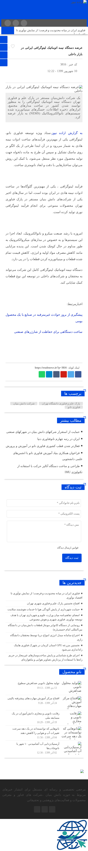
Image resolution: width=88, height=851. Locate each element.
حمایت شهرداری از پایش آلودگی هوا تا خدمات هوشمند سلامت (43, 609)
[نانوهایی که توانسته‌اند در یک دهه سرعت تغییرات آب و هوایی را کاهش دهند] (44, 733)
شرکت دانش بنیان (24, 403)
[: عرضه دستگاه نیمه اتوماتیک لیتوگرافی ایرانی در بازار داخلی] (10, 77)
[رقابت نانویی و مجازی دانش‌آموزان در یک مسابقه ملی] (44, 717)
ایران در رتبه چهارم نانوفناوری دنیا (58, 439)
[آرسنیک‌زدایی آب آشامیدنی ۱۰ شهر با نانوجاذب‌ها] (44, 748)
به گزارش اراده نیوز (67, 133)
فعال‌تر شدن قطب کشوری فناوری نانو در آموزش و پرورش (43, 446)
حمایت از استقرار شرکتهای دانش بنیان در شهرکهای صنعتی (43, 432)
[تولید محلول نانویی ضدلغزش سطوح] (44, 687)
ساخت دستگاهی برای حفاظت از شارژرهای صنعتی (48, 331)
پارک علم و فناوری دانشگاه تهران (61, 403)
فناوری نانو (74, 407)
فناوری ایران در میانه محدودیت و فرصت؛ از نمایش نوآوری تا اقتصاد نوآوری (50, 32)
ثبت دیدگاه (71, 557)
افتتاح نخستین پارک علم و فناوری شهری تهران (53, 603)
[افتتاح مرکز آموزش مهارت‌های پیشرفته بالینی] (44, 702)
